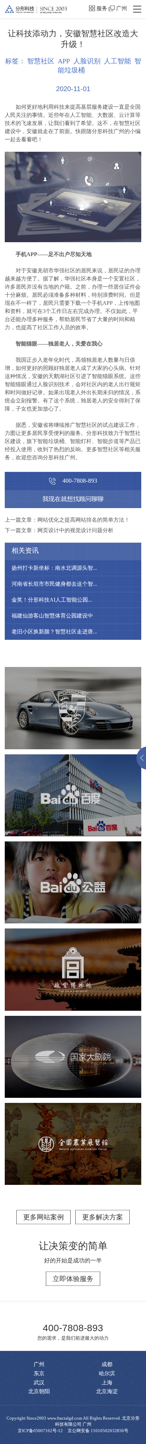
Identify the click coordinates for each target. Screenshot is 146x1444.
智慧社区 (40, 61)
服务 (101, 8)
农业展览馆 (73, 1134)
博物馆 (22, 973)
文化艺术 (59, 1061)
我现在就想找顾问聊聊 (73, 499)
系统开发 (74, 799)
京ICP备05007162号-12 (40, 1430)
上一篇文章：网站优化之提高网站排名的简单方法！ (67, 520)
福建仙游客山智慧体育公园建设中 (52, 616)
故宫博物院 (73, 959)
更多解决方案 (102, 1217)
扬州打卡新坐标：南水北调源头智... (54, 568)
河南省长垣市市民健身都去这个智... (54, 584)
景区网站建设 (56, 973)
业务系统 (43, 799)
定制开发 (113, 716)
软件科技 (105, 799)
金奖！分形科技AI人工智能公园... (52, 600)
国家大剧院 (73, 1047)
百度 (73, 872)
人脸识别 (87, 61)
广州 (121, 8)
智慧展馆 (28, 1061)
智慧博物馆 (71, 981)
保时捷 (73, 702)
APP (64, 61)
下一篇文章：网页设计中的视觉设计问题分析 (59, 530)
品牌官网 (33, 716)
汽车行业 (82, 716)
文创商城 (105, 981)
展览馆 (87, 1061)
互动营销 (43, 886)
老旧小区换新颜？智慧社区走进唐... (54, 631)
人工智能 (117, 61)
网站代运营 (96, 973)
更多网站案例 (43, 1217)
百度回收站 (73, 785)
